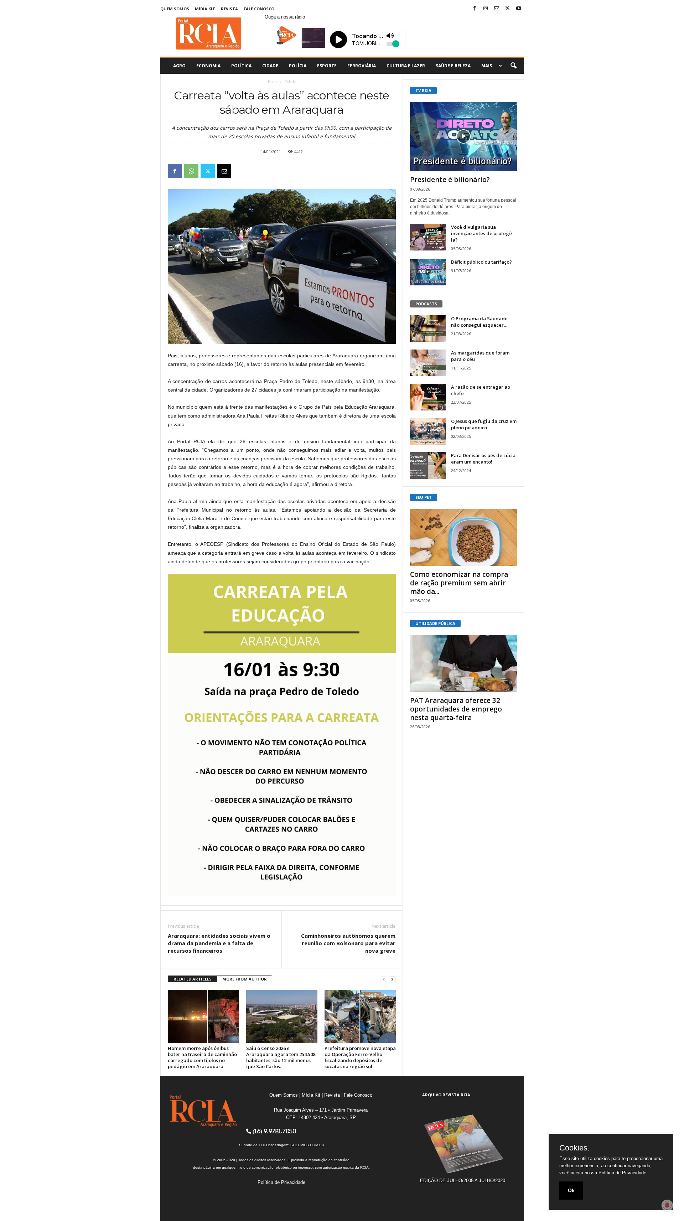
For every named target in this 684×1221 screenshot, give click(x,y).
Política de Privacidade (281, 1182)
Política (241, 66)
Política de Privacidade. (623, 1172)
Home (273, 81)
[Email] (224, 171)
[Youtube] (518, 9)
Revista (229, 8)
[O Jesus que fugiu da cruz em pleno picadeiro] (428, 431)
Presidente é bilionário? (450, 179)
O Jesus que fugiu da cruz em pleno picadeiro (484, 424)
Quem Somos (174, 8)
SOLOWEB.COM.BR (307, 1145)
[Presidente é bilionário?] (463, 136)
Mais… (488, 66)
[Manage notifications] (667, 1205)
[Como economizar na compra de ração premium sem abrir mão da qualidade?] (463, 537)
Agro (179, 66)
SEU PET (423, 497)
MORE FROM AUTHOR (244, 979)
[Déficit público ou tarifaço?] (428, 272)
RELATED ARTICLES (192, 979)
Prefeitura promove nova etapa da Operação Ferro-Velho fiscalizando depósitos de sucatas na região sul (360, 1057)
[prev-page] (383, 979)
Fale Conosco (259, 8)
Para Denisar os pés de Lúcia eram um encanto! (483, 458)
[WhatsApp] (191, 171)
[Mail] (496, 9)
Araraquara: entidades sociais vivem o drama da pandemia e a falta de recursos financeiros (219, 943)
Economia (208, 66)
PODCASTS (426, 303)
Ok (571, 1190)
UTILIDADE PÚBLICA (435, 623)
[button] (513, 66)
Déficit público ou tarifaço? (481, 262)
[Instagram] (485, 9)
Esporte (327, 66)
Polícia (297, 66)
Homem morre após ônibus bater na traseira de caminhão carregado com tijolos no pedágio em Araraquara (202, 1057)
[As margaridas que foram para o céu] (428, 363)
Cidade (270, 66)
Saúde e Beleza (453, 66)
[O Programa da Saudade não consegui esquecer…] (428, 328)
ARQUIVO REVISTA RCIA (446, 1094)
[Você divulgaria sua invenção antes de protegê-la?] (428, 237)
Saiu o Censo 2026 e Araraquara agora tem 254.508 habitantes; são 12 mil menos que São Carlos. (280, 1057)
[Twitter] (507, 9)
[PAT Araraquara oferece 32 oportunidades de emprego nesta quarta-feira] (463, 663)
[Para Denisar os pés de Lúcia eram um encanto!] (428, 465)
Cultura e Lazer (406, 66)
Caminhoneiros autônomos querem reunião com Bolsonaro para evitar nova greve (348, 943)
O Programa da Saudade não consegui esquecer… (479, 321)
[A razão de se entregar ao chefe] (428, 397)
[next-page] (392, 979)
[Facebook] (474, 9)
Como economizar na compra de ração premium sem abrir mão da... (459, 583)
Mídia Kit (205, 8)
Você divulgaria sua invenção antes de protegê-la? (482, 233)
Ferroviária (361, 66)
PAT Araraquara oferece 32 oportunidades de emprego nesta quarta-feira (456, 709)
